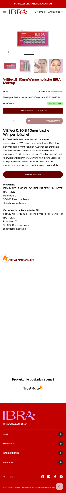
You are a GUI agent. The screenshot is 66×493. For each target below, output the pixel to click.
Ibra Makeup (15, 487)
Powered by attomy (47, 487)
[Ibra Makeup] (18, 12)
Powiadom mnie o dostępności (33, 111)
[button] (5, 12)
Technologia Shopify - (30, 487)
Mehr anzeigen (33, 174)
